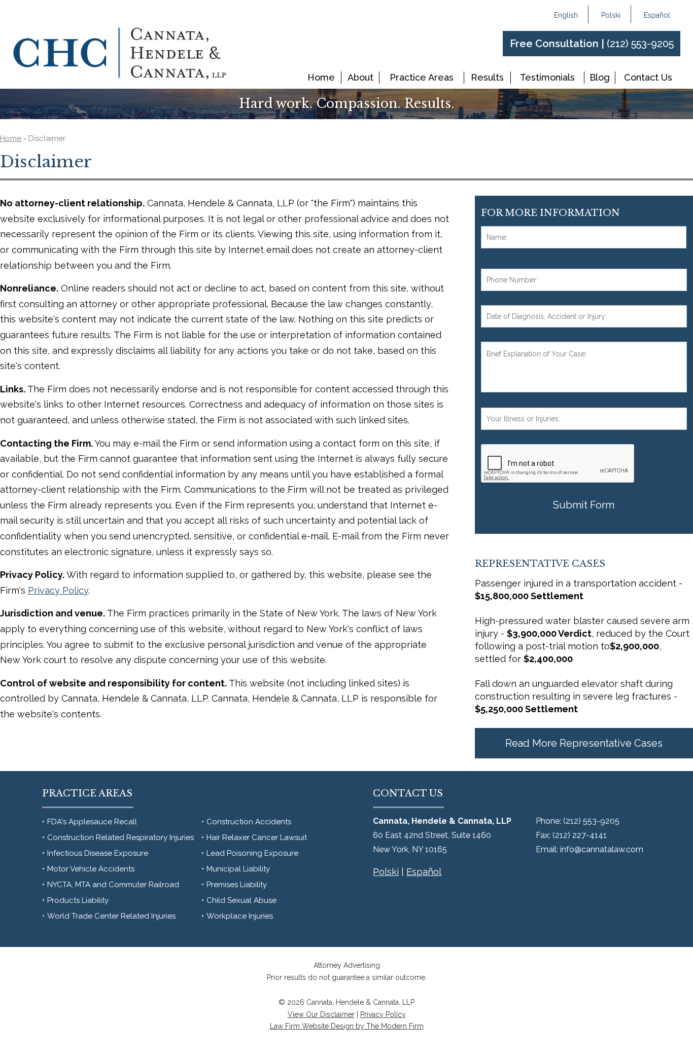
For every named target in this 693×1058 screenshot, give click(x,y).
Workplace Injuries (239, 916)
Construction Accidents (248, 821)
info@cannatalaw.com (601, 849)
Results (487, 77)
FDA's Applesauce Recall (92, 821)
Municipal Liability (238, 868)
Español (657, 15)
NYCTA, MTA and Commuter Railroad (113, 884)
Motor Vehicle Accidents (90, 868)
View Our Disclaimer (321, 1014)
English (566, 15)
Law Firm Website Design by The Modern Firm (347, 1026)
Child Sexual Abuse (241, 900)
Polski (610, 15)
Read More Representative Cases (584, 743)
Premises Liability (236, 884)
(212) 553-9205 (640, 44)
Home (321, 77)
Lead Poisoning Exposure (252, 853)
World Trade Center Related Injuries (111, 916)
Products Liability (78, 900)
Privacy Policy (383, 1014)
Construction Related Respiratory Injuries (120, 837)
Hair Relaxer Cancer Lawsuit (256, 837)
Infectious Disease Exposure (97, 853)
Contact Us (648, 77)
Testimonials (547, 77)
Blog (600, 77)
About (360, 77)
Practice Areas (422, 77)
